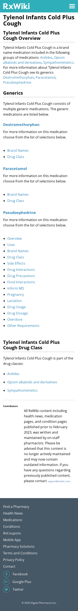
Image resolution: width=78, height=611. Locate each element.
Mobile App (12, 540)
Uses (11, 244)
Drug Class (15, 156)
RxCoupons (12, 533)
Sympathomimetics (58, 62)
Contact (9, 566)
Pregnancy (15, 294)
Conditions (11, 526)
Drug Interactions (21, 269)
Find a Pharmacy (16, 506)
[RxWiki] (16, 6)
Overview (14, 238)
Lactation (14, 300)
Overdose (14, 319)
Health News (13, 513)
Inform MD (15, 288)
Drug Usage (16, 307)
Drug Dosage (17, 313)
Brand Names (18, 150)
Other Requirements (23, 325)
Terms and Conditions (20, 553)
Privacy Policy (13, 559)
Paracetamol (46, 77)
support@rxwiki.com (59, 481)
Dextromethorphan (18, 77)
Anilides (46, 57)
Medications (12, 520)
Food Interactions (21, 282)
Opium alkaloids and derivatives (32, 382)
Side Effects (16, 263)
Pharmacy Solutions (19, 546)
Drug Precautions (21, 276)
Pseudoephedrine (17, 82)
